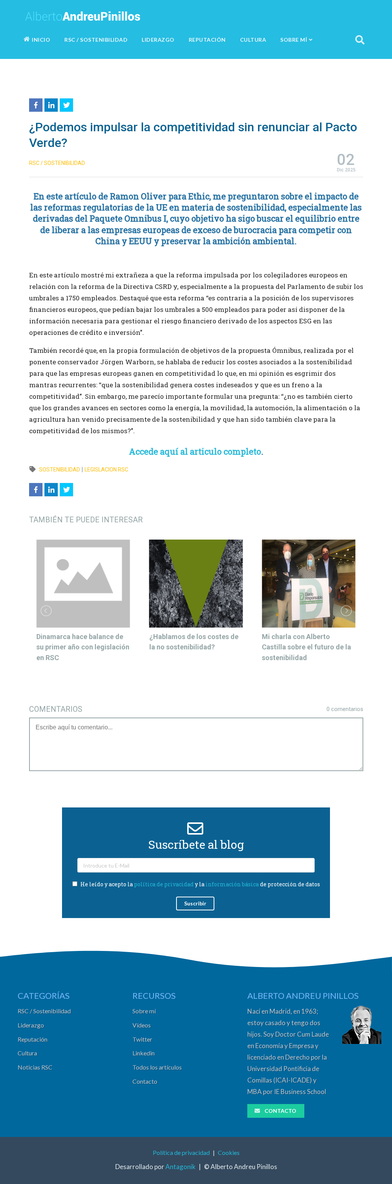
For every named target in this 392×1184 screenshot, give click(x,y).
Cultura (27, 1053)
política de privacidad (164, 884)
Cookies (229, 1152)
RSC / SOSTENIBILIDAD (95, 39)
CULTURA (253, 39)
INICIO (41, 39)
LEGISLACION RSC (106, 469)
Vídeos (141, 1025)
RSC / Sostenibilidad (44, 1010)
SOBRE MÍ (293, 39)
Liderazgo (31, 1025)
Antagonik (180, 1167)
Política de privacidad (181, 1152)
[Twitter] (67, 104)
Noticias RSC (35, 1067)
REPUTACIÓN (207, 39)
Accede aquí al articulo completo (195, 451)
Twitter (142, 1039)
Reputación (32, 1039)
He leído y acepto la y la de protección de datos (199, 884)
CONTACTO (280, 1110)
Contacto (144, 1081)
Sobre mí (144, 1010)
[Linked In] (52, 104)
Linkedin (143, 1053)
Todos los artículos (157, 1067)
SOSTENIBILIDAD (59, 469)
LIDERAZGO (158, 39)
